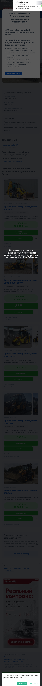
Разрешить (22, 683)
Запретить (34, 683)
